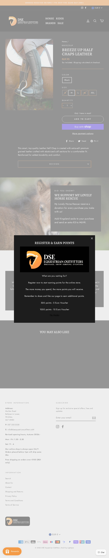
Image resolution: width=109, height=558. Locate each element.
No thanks (54, 315)
